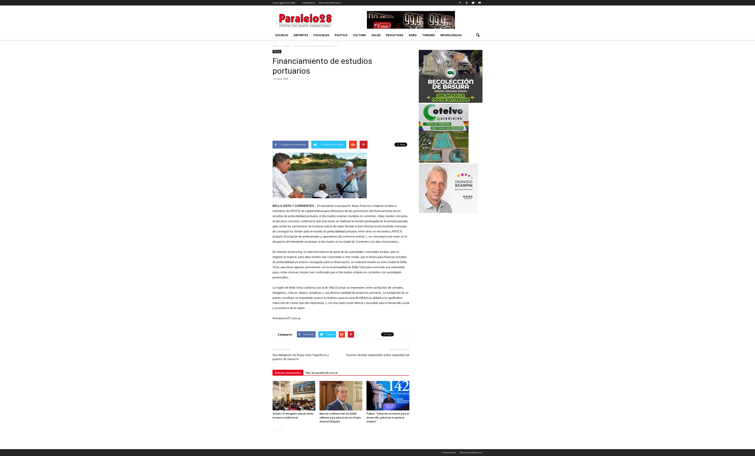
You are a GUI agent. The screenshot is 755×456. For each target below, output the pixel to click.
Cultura (359, 35)
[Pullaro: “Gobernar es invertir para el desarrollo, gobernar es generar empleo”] (387, 395)
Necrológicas (451, 35)
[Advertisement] (341, 111)
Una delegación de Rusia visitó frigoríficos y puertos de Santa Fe (301, 357)
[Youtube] (479, 2)
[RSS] (467, 2)
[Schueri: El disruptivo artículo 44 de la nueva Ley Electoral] (294, 395)
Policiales (321, 35)
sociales (281, 35)
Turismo (428, 35)
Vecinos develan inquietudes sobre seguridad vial (377, 355)
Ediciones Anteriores (330, 2)
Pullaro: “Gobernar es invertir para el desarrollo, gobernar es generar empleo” (387, 417)
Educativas (394, 35)
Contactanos (308, 2)
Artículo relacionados (288, 372)
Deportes (301, 35)
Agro (413, 35)
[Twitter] (473, 2)
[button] (477, 35)
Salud (375, 35)
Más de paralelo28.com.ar (322, 372)
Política (341, 35)
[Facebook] (460, 2)
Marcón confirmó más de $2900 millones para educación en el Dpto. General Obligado (340, 417)
